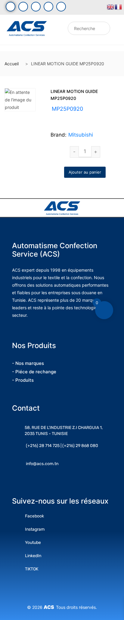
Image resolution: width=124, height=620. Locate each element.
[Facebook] (10, 6)
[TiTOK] (61, 6)
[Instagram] (36, 6)
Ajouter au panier (85, 172)
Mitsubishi (80, 135)
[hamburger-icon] (57, 30)
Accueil (12, 63)
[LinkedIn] (48, 6)
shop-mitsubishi (83, 116)
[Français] (118, 6)
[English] (111, 6)
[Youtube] (23, 6)
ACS (50, 607)
